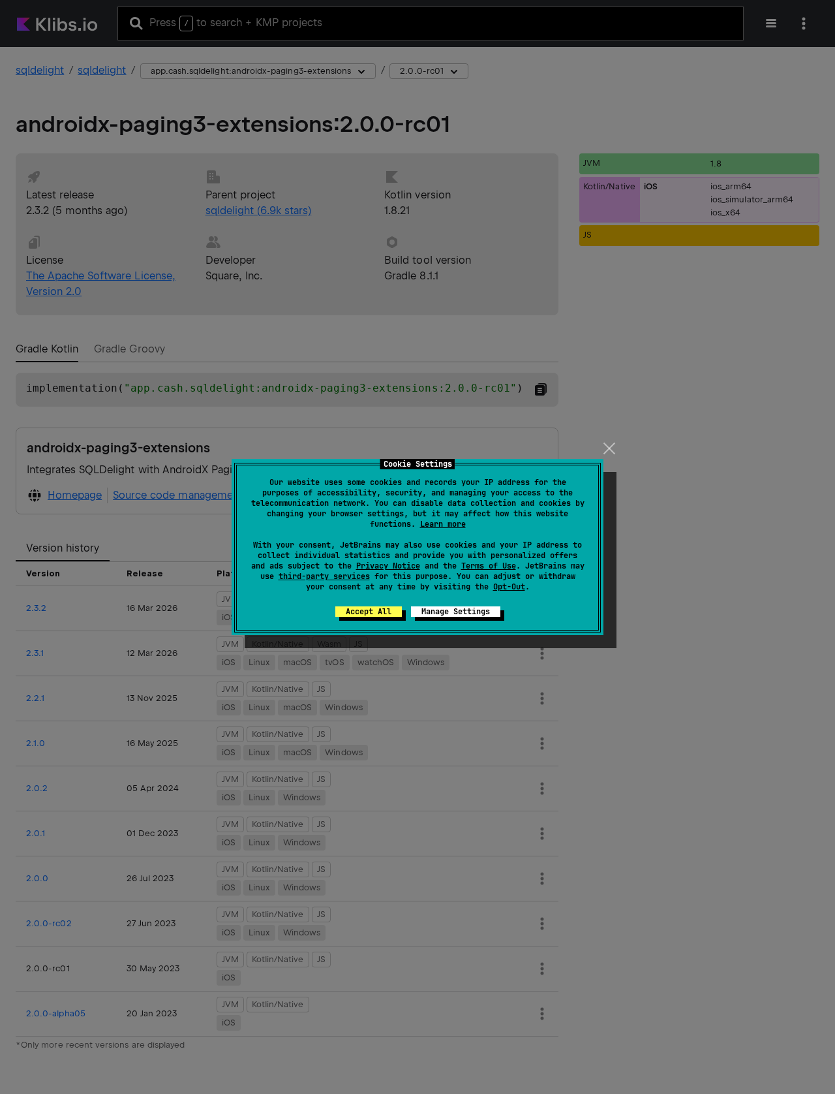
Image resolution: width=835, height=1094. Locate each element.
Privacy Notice (388, 566)
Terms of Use (488, 566)
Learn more (443, 524)
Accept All (368, 611)
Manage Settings (455, 611)
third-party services (324, 576)
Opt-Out (509, 587)
